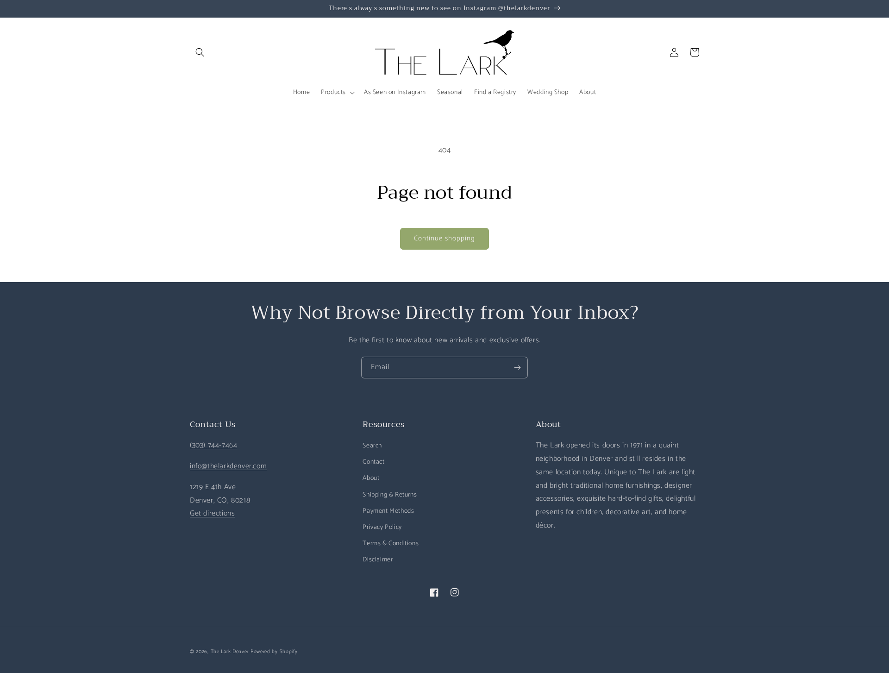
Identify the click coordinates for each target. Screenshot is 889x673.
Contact (373, 462)
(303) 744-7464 (213, 445)
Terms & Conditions (391, 543)
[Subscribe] (517, 367)
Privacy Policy (382, 527)
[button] (200, 52)
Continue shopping (444, 238)
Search (372, 445)
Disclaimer (378, 559)
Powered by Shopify (274, 652)
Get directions (212, 513)
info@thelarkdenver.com (228, 466)
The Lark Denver (230, 652)
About (371, 478)
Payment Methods (388, 511)
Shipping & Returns (390, 495)
